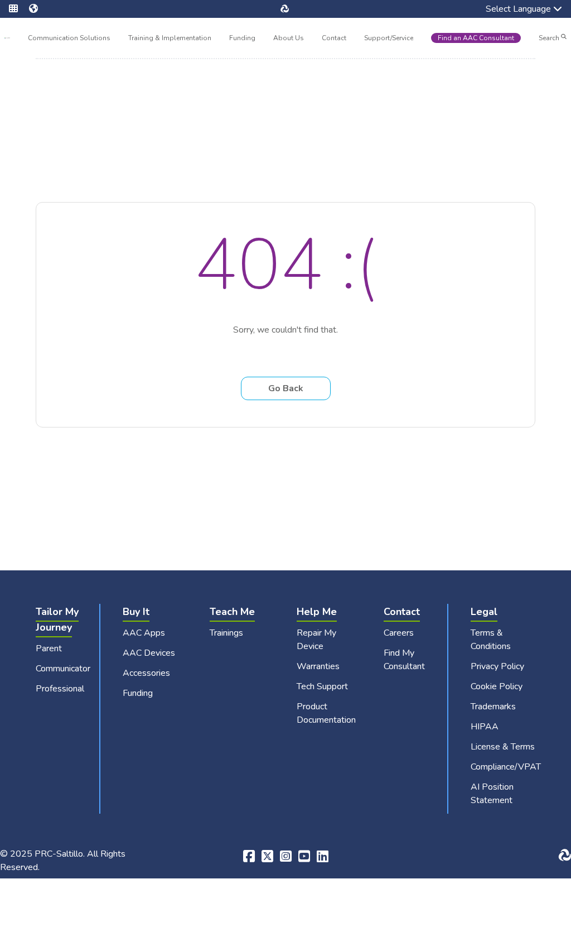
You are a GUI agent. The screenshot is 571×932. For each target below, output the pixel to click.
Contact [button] (334, 39)
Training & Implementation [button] (169, 39)
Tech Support (322, 686)
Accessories (146, 673)
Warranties (318, 666)
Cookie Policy (496, 686)
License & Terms (503, 747)
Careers (399, 633)
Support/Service (388, 37)
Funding (242, 37)
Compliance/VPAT (506, 767)
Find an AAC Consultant (476, 37)
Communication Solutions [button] (69, 39)
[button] (19, 9)
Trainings (226, 633)
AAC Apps (144, 633)
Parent (49, 648)
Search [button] (550, 37)
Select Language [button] (510, 10)
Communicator (63, 668)
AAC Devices (149, 653)
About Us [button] (288, 39)
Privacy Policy (497, 666)
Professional (60, 689)
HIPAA (485, 726)
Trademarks (493, 706)
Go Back (285, 388)
